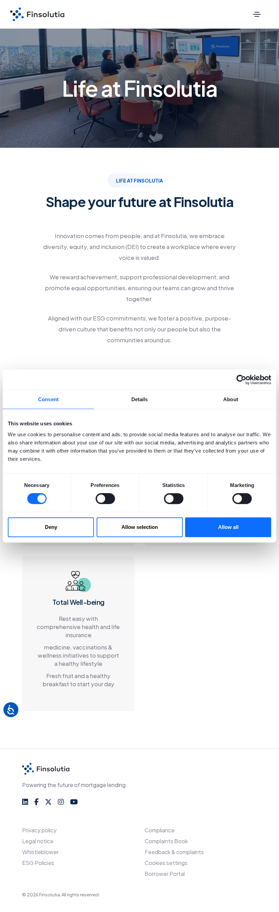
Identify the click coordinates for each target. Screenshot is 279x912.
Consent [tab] (48, 399)
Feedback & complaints (174, 851)
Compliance (160, 830)
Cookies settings (166, 862)
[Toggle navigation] (257, 14)
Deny (51, 527)
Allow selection (139, 527)
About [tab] (230, 399)
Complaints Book (166, 841)
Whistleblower (40, 851)
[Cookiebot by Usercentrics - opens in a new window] (241, 380)
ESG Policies (38, 862)
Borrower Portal (165, 873)
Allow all (228, 527)
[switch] (105, 498)
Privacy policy (39, 830)
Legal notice (37, 841)
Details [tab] (139, 399)
